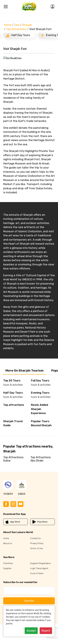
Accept (31, 630)
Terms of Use (36, 548)
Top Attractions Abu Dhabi (40, 459)
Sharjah (27, 24)
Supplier (7, 568)
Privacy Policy (37, 543)
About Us (7, 543)
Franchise (8, 563)
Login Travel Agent (39, 568)
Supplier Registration (40, 563)
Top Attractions (16, 29)
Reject (46, 630)
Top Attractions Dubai (13, 459)
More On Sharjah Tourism (24, 370)
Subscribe (29, 600)
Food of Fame (37, 573)
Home (7, 24)
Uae (16, 24)
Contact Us (35, 538)
